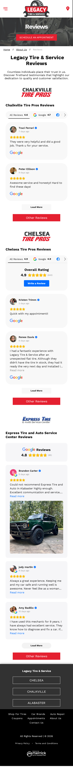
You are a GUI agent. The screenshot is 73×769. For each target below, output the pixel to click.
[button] (5, 8)
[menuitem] (17, 714)
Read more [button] (17, 370)
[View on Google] (13, 129)
